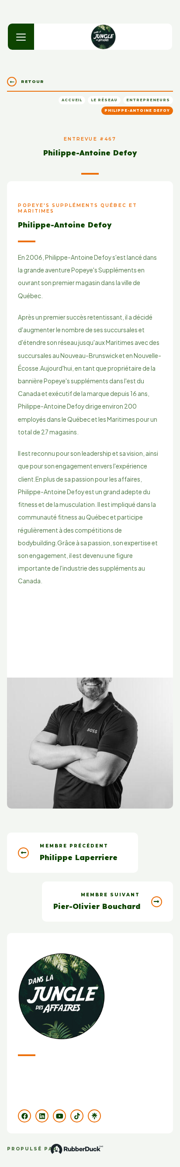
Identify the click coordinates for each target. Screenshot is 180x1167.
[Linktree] (94, 1115)
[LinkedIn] (41, 1115)
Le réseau (104, 100)
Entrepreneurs (148, 100)
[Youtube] (59, 1115)
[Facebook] (24, 1115)
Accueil (72, 100)
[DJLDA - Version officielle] (103, 37)
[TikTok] (76, 1115)
